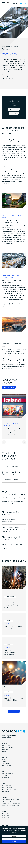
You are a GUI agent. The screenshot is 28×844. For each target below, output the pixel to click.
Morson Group (6, 813)
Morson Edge (6, 815)
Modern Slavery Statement (10, 789)
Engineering (5, 775)
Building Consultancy (8, 773)
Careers (4, 761)
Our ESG (4, 751)
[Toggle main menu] (3, 3)
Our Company (6, 745)
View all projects (9, 387)
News (3, 759)
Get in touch (14, 109)
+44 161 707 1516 (6, 801)
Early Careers (6, 763)
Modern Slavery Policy (8, 787)
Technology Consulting (8, 777)
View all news (14, 712)
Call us (14, 113)
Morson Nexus (6, 819)
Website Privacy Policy (8, 785)
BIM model (14, 301)
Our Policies (5, 791)
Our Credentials (6, 765)
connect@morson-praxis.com (10, 799)
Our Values (5, 749)
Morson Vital (5, 817)
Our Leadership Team (8, 747)
